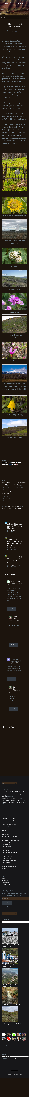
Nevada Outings (6, 844)
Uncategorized (6, 862)
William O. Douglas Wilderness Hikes (11, 870)
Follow (7, 903)
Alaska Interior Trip (6, 812)
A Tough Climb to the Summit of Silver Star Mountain (14, 526)
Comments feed (6, 882)
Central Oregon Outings (8, 820)
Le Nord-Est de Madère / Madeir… (10, 984)
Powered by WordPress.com (14, 1074)
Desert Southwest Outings (9, 824)
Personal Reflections (7, 854)
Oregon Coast (5, 850)
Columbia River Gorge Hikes (13, 506)
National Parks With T (15, 1004)
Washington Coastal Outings (9, 866)
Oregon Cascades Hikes (8, 848)
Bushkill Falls (5, 1004)
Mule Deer (8, 508)
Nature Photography (7, 842)
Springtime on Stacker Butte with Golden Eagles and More (7, 493)
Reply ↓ (12, 609)
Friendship (4, 830)
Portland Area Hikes (7, 856)
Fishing (3, 828)
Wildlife (4, 868)
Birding (4, 816)
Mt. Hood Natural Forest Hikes (9, 836)
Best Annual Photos (7, 814)
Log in (3, 878)
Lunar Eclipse (5, 834)
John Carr (12, 30)
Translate (14, 1058)
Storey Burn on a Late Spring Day (10, 800)
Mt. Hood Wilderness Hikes (9, 838)
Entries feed (5, 880)
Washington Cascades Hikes (9, 864)
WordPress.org (6, 884)
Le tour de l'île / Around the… (9, 944)
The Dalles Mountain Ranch (16, 508)
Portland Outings (6, 858)
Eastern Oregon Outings (8, 826)
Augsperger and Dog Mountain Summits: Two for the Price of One (14, 560)
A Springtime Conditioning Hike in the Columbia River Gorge (14, 542)
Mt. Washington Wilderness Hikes (10, 840)
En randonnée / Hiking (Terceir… (10, 964)
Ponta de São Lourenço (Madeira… (11, 1023)
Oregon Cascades (6, 846)
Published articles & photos (9, 860)
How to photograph (7, 832)
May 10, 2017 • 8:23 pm (14, 663)
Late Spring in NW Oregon (8, 798)
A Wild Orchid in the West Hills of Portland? (13, 802)
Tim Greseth (16, 581)
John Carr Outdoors (14, 3)
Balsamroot (4, 508)
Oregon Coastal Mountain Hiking (10, 852)
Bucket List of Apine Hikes (8, 818)
